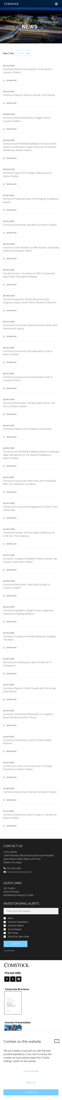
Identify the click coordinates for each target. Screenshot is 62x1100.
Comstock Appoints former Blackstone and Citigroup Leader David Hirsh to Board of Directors (29, 301)
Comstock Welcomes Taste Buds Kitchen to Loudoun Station (26, 586)
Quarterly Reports (16, 926)
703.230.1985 (12, 972)
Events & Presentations (18, 922)
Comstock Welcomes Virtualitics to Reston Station (30, 224)
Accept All (31, 1092)
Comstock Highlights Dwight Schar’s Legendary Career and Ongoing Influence (28, 612)
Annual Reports (15, 929)
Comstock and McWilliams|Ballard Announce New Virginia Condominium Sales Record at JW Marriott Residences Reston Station (29, 147)
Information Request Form (18, 895)
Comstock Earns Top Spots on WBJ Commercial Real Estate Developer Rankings (29, 275)
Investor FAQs (11, 892)
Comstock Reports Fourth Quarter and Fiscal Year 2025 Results (29, 690)
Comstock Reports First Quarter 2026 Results (27, 429)
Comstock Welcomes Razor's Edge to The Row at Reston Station (30, 816)
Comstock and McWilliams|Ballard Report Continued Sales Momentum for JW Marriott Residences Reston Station (31, 455)
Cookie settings (31, 1070)
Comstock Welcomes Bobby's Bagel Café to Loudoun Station (27, 119)
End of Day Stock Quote (18, 937)
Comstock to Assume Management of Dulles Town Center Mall (30, 508)
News (10, 918)
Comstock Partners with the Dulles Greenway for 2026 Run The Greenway (29, 534)
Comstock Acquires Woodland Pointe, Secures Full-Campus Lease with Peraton (30, 560)
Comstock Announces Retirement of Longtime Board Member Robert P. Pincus (28, 716)
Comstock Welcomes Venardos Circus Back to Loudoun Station (27, 71)
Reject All (31, 1082)
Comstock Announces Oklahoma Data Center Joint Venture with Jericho (30, 327)
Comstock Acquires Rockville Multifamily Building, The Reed (29, 638)
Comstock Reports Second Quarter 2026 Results (29, 95)
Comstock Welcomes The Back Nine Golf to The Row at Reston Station (29, 405)
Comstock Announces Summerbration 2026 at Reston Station (27, 353)
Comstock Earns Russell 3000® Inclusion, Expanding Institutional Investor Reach (31, 249)
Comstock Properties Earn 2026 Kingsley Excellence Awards (31, 200)
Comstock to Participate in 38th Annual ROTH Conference (27, 664)
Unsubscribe (9, 950)
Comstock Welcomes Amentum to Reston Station (30, 792)
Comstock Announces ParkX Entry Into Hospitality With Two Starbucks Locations (29, 482)
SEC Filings (9, 888)
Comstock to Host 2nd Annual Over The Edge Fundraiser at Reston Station (27, 768)
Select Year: (8, 53)
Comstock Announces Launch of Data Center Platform (27, 742)
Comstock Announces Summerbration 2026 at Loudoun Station (27, 379)
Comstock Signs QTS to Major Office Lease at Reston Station (27, 174)
